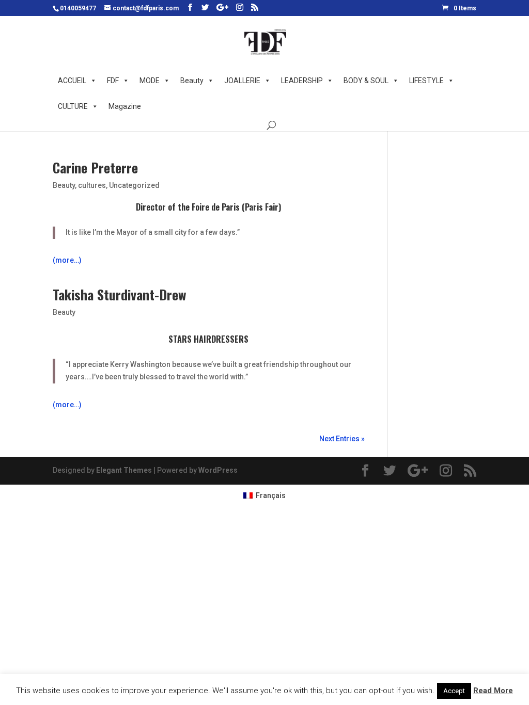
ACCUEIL (72, 80)
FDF (113, 80)
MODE (149, 80)
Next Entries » (342, 439)
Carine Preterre (95, 167)
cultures (92, 185)
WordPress (218, 470)
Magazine (124, 106)
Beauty (192, 80)
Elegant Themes (124, 470)
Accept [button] (454, 691)
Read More (493, 690)
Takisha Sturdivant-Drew (119, 294)
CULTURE (73, 106)
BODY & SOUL (366, 80)
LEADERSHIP (302, 80)
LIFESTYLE (426, 80)
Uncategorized (134, 185)
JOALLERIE (242, 80)
